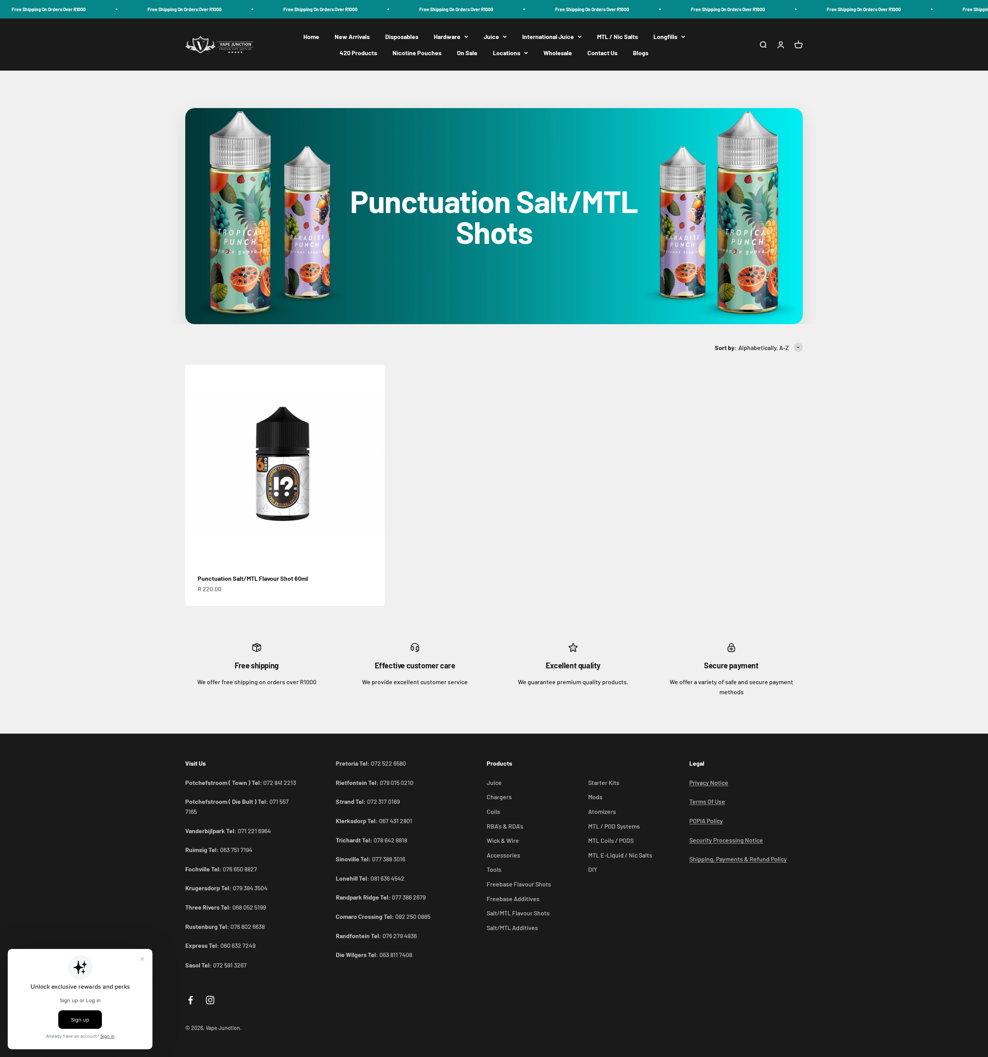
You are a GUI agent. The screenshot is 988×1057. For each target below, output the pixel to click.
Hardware (447, 36)
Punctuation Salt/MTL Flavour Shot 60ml (253, 578)
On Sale (467, 52)
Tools (494, 869)
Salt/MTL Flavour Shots (518, 913)
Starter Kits (603, 782)
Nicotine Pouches (417, 52)
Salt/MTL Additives (512, 927)
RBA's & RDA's (505, 826)
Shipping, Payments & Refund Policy (738, 859)
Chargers (499, 796)
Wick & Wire (503, 840)
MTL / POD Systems (614, 826)
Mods (595, 796)
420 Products (358, 52)
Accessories (503, 855)
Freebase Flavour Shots (519, 884)
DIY (592, 869)
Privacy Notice (708, 782)
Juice (491, 36)
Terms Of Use (707, 801)
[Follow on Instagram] (210, 1000)
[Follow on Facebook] (190, 1000)
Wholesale (557, 52)
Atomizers (602, 811)
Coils (493, 811)
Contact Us (602, 52)
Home (311, 36)
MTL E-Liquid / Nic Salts (620, 855)
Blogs (640, 52)
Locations (506, 52)
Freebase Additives (513, 898)
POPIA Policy (706, 820)
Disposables (401, 36)
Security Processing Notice (726, 840)
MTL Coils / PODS (611, 840)
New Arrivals (352, 36)
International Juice (548, 36)
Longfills (665, 36)
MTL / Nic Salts (617, 36)
